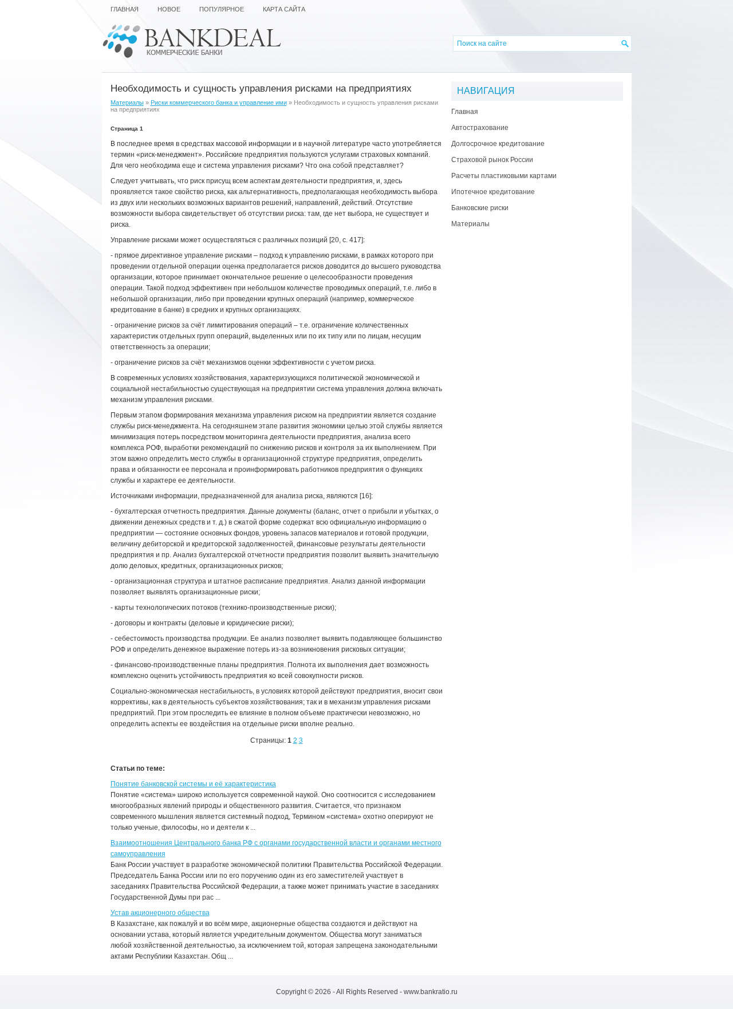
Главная (464, 112)
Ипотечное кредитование (493, 192)
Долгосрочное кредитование (498, 144)
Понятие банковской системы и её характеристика (193, 784)
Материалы (127, 102)
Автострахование (480, 128)
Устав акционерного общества (160, 913)
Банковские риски (480, 208)
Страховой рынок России (492, 160)
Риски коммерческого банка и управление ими (219, 102)
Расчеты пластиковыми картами (504, 176)
